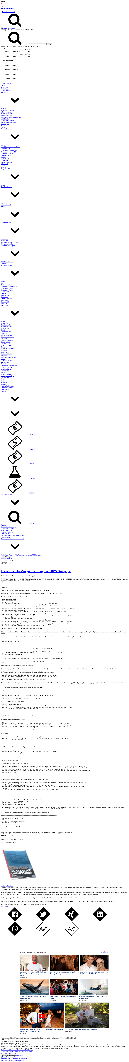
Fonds (31, 434)
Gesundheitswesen (6, 343)
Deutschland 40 (5, 148)
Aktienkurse (4, 239)
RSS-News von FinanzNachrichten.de (12, 1060)
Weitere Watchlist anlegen (8, 527)
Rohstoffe (4, 382)
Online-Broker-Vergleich (8, 245)
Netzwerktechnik (6, 377)
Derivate (31, 464)
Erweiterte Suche (8, 83)
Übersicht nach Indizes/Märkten (10, 147)
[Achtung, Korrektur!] (19, 884)
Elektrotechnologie (6, 335)
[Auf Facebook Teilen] (15, 921)
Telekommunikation (7, 388)
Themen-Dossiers (6, 129)
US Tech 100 (5, 159)
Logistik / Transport (6, 367)
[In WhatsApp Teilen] (15, 935)
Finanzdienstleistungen (7, 340)
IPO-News (4, 125)
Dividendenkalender (7, 244)
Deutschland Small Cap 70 (9, 150)
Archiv (3, 206)
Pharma (3, 381)
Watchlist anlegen (6, 537)
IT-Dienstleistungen (6, 360)
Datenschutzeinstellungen (9, 1055)
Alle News (4, 92)
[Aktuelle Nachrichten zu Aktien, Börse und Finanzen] (8, 12)
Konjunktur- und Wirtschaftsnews (11, 117)
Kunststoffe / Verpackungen (9, 365)
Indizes (3, 145)
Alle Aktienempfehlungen (8, 122)
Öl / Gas (3, 379)
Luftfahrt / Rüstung (6, 369)
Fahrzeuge (4, 338)
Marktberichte (5, 119)
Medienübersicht (6, 205)
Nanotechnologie (6, 374)
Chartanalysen (5, 124)
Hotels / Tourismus (6, 354)
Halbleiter (4, 347)
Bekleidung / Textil (6, 326)
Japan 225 (4, 167)
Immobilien (4, 355)
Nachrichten (4, 87)
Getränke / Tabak (6, 345)
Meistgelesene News (7, 115)
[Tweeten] (43, 921)
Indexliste (4, 283)
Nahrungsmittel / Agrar (7, 376)
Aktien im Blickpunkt (7, 110)
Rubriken (3, 108)
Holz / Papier (5, 352)
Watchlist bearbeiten (7, 532)
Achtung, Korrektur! (7, 886)
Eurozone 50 (4, 160)
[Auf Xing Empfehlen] (71, 921)
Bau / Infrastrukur (6, 325)
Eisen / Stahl (4, 333)
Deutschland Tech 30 (7, 153)
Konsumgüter (5, 362)
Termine (3, 127)
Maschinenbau (5, 371)
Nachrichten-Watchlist (7, 528)
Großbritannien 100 (6, 162)
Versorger (4, 391)
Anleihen (32, 449)
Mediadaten (19, 1055)
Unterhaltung (5, 389)
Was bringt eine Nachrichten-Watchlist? (12, 535)
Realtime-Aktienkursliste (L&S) (10, 242)
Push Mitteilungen (6, 557)
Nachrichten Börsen (7, 1051)
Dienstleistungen (6, 331)
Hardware (4, 350)
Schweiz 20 (4, 164)
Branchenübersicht (6, 187)
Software (3, 384)
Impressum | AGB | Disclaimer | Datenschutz (14, 1058)
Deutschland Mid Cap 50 (8, 152)
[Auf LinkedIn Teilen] (100, 921)
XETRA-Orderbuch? (7, 265)
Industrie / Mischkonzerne (8, 357)
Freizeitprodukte (5, 342)
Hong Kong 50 (5, 169)
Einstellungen (5, 533)
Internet (3, 359)
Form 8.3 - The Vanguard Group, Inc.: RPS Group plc (36, 571)
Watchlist (32, 523)
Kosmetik (4, 364)
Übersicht (4, 263)
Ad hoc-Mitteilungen (7, 8)
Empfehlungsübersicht (7, 120)
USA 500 (3, 157)
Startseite (3, 85)
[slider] (3, 565)
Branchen (4, 185)
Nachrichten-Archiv (11, 1053)
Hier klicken (4, 906)
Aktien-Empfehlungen (19, 1051)
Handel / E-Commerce (7, 348)
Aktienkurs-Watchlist (7, 530)
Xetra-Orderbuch (15, 1050)
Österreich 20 (5, 165)
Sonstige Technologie (7, 386)
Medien (3, 203)
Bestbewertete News (7, 113)
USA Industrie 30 (6, 155)
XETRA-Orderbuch (7, 262)
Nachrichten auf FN (7, 90)
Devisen (31, 493)
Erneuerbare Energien (7, 337)
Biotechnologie (5, 328)
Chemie (3, 330)
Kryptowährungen (6, 494)
